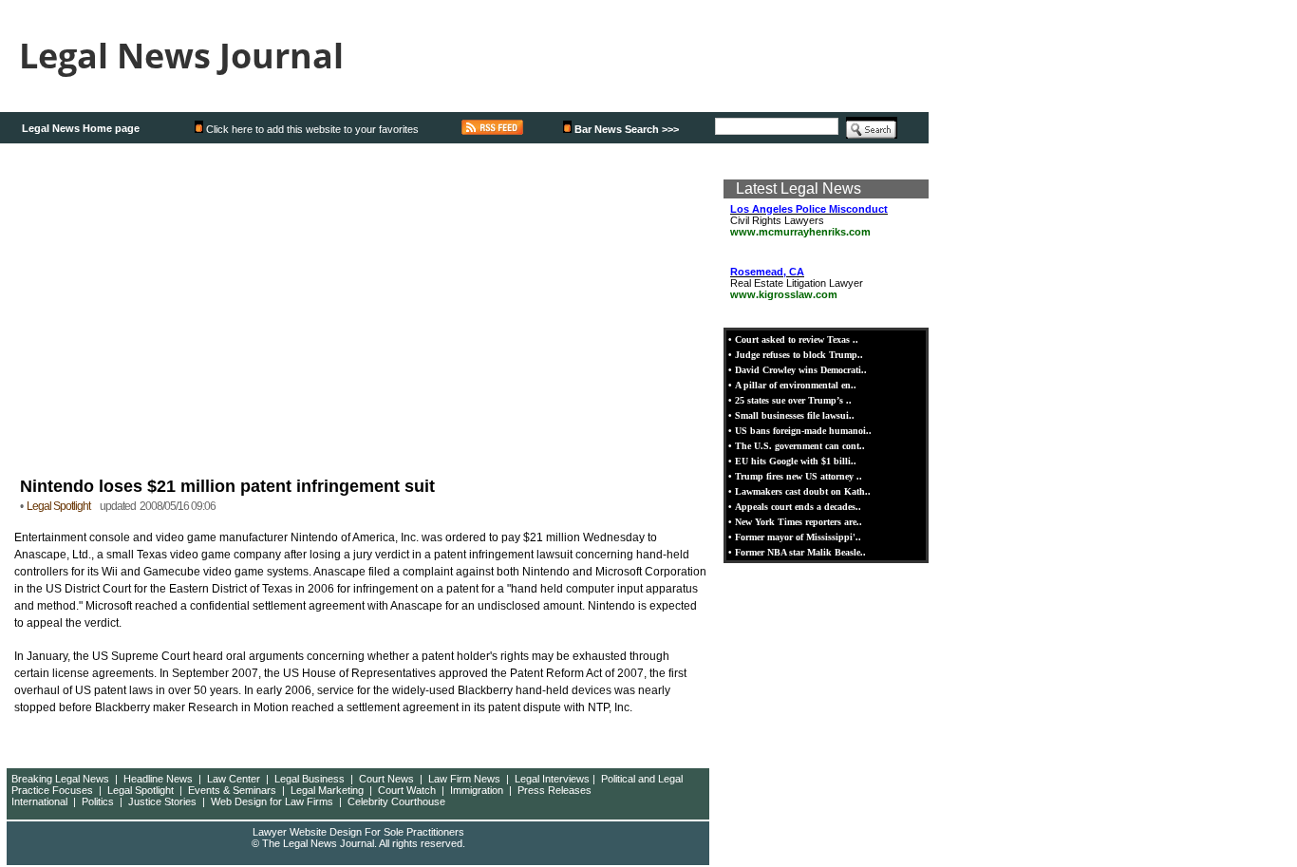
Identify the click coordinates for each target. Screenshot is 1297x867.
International (39, 801)
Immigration (476, 790)
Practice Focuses (52, 790)
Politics (98, 801)
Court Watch (407, 790)
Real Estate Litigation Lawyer (796, 283)
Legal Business (309, 778)
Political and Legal (642, 778)
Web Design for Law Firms (272, 801)
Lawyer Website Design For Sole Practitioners (358, 832)
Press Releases (554, 790)
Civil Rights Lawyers (809, 220)
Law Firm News (464, 778)
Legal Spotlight (140, 790)
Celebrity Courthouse (396, 801)
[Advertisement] (359, 307)
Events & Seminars (232, 790)
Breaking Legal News (60, 778)
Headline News (158, 778)
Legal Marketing (327, 790)
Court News (386, 778)
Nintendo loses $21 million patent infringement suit (227, 486)
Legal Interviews (552, 778)
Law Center (233, 778)
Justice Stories (162, 801)
